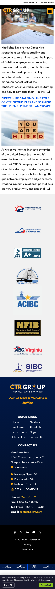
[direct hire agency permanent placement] (27, 42)
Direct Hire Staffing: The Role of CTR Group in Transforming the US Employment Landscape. (26, 102)
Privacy (27, 545)
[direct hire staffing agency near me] (27, 144)
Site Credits (27, 550)
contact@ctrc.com (31, 511)
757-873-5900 (30, 497)
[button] (50, 11)
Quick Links (28, 3)
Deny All (8, 585)
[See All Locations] (12, 489)
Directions (21, 467)
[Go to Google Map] (12, 467)
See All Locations (26, 489)
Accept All (46, 585)
